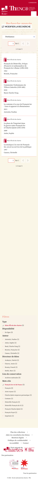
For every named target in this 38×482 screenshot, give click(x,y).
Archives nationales (11, 378)
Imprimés (8, 416)
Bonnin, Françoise (11, 350)
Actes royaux (9, 392)
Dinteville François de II (13, 405)
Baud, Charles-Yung (11, 346)
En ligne (7, 332)
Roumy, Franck (10, 367)
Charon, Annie (10, 364)
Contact (26, 443)
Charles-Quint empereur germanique (17, 395)
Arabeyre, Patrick (11, 360)
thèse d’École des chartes (13, 325)
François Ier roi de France (13, 385)
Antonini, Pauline (11, 339)
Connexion (33, 2)
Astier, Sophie (9, 343)
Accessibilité (14, 443)
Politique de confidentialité (18, 440)
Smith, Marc (9, 371)
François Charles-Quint (12, 409)
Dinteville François (11, 402)
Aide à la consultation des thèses (18, 435)
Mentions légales (18, 438)
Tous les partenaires (30, 473)
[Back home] (22, 8)
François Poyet (10, 412)
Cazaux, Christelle (11, 353)
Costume (8, 399)
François (8, 388)
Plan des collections (17, 432)
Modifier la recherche (18, 26)
